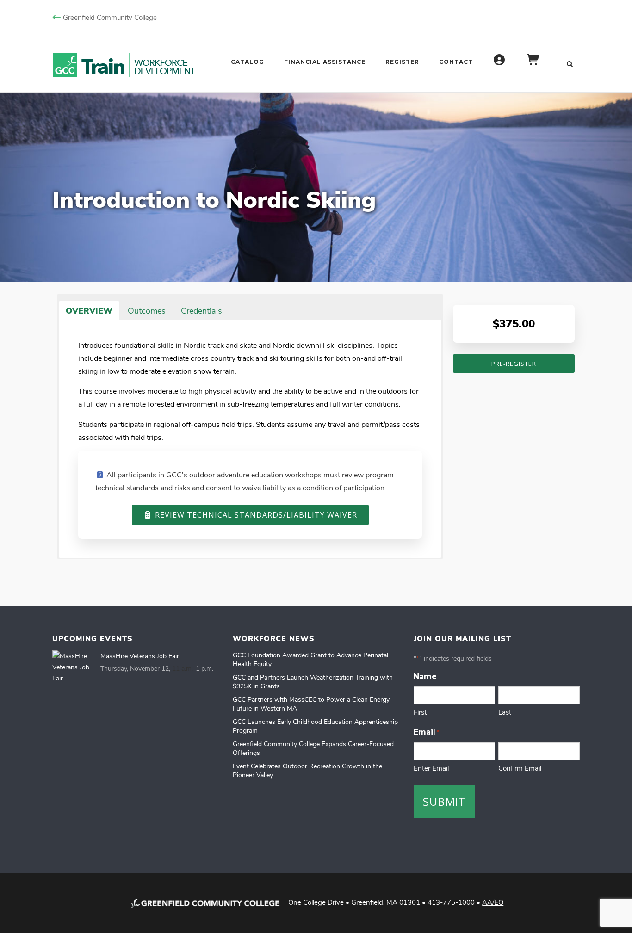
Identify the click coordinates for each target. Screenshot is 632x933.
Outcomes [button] (147, 310)
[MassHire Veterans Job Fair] (73, 667)
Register (402, 61)
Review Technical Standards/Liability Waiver (255, 515)
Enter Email (431, 767)
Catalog (247, 61)
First (420, 712)
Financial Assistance (325, 61)
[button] (237, 304)
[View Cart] (533, 64)
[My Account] (500, 64)
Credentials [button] (201, 310)
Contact (456, 61)
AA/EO (492, 902)
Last (504, 712)
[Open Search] (569, 63)
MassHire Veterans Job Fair (139, 655)
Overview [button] (89, 310)
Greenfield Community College (110, 17)
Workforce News (274, 638)
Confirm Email (519, 767)
